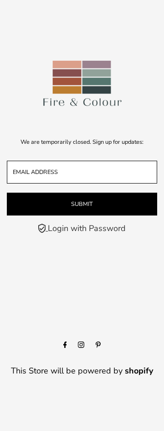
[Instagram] (81, 345)
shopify (139, 370)
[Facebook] (65, 345)
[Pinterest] (98, 345)
